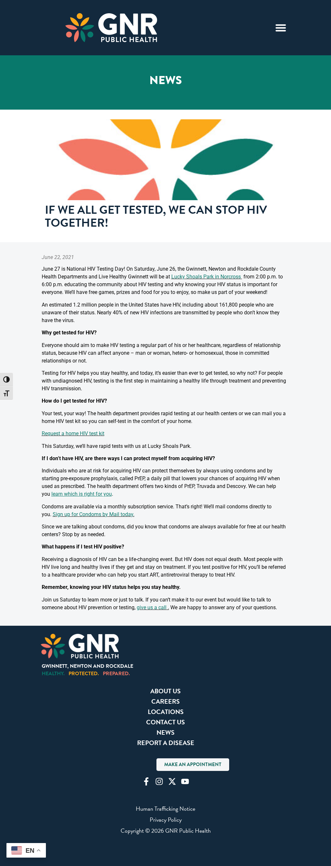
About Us (165, 691)
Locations (166, 712)
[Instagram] (159, 781)
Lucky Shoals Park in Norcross (206, 277)
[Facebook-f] (146, 781)
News (165, 732)
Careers (165, 701)
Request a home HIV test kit (73, 433)
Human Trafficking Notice (165, 808)
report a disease (165, 743)
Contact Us (165, 722)
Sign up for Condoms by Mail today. (93, 514)
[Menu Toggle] (280, 27)
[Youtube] (185, 781)
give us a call (151, 607)
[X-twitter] (172, 781)
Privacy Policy (166, 819)
